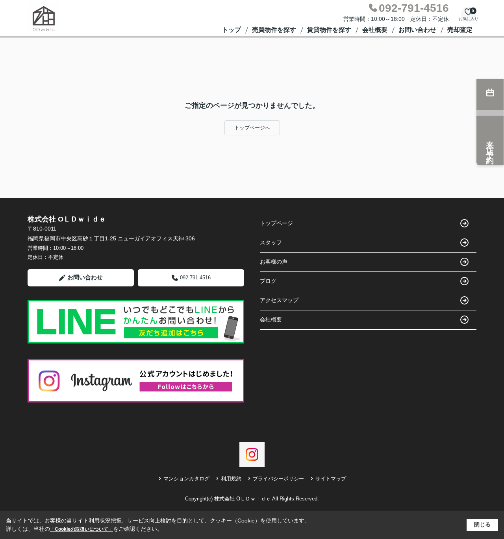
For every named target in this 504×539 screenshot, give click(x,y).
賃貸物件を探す (329, 29)
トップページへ (252, 128)
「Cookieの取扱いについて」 (81, 529)
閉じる (482, 524)
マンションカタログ (186, 479)
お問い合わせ (417, 29)
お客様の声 (273, 261)
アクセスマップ (279, 300)
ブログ (268, 281)
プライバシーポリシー (278, 479)
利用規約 (231, 479)
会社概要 (374, 29)
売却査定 (459, 29)
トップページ (276, 223)
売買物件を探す (274, 29)
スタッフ (271, 242)
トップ (231, 29)
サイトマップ (330, 479)
